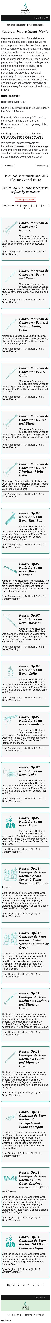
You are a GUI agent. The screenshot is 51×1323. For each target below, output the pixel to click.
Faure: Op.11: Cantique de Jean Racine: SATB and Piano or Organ (33, 1242)
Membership (42, 165)
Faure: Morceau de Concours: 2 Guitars (34, 226)
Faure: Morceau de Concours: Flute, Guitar (34, 371)
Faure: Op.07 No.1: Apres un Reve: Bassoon (30, 619)
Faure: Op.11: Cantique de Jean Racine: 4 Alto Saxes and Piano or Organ (34, 940)
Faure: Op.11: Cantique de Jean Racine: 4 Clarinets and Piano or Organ (34, 1000)
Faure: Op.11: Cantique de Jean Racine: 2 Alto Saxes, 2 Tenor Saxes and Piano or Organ (25, 878)
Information (8, 165)
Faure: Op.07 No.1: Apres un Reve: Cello (30, 669)
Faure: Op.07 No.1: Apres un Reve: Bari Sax (30, 516)
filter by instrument (27, 192)
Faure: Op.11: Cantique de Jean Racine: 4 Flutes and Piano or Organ (32, 1059)
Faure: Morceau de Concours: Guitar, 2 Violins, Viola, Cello (34, 469)
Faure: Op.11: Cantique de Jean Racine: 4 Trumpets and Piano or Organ (32, 1119)
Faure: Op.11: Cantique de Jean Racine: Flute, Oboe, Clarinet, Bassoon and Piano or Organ (25, 1182)
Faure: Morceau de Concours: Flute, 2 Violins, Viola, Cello (34, 324)
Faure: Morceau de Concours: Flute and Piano (34, 274)
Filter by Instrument (25, 199)
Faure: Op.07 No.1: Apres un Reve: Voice (30, 821)
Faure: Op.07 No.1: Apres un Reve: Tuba (30, 771)
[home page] (25, 8)
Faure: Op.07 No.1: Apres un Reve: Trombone (31, 720)
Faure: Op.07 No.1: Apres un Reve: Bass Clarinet (30, 569)
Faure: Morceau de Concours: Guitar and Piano (34, 419)
